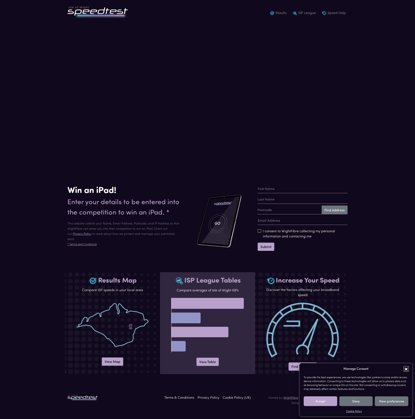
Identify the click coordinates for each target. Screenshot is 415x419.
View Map (112, 361)
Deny (356, 401)
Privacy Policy (82, 234)
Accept (320, 401)
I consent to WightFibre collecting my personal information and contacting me (299, 233)
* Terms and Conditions (82, 244)
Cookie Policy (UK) (237, 397)
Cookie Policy (354, 411)
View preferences (391, 401)
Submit (265, 247)
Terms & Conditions (179, 397)
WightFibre (290, 397)
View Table (207, 362)
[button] (406, 369)
